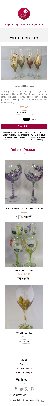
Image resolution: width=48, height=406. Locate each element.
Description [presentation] (24, 126)
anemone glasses (24, 271)
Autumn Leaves (24, 333)
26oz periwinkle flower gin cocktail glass (24, 208)
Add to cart (24, 113)
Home (16, 86)
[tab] (24, 126)
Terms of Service (24, 368)
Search (24, 360)
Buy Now (26, 217)
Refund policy (24, 372)
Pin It (33, 119)
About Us (24, 364)
